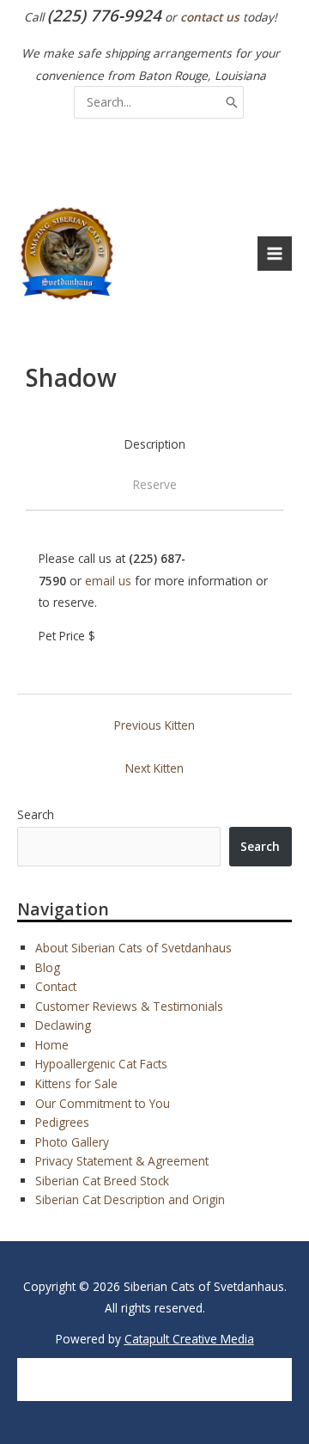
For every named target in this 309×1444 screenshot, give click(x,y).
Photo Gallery (72, 1142)
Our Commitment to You (102, 1103)
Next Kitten (154, 768)
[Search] (232, 102)
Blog (47, 967)
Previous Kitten (154, 725)
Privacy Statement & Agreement (122, 1161)
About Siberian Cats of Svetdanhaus (133, 947)
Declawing (63, 1025)
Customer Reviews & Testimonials (129, 1006)
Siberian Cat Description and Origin (130, 1199)
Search (35, 814)
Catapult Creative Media (189, 1339)
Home (52, 1045)
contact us (209, 17)
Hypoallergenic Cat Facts (101, 1063)
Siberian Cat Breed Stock (102, 1180)
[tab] (155, 444)
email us (108, 580)
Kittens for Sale (76, 1083)
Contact (55, 986)
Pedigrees (62, 1122)
